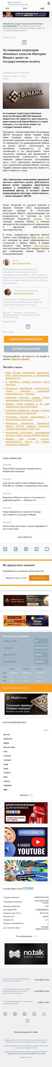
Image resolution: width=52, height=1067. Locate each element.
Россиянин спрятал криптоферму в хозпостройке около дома (27, 418)
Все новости (25, 537)
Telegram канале (20, 359)
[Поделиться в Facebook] (5, 42)
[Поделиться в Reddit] (37, 42)
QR (43, 1054)
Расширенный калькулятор (15, 688)
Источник (9, 332)
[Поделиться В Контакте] (30, 42)
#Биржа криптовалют (31, 315)
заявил (40, 237)
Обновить (24, 795)
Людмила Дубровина (23, 293)
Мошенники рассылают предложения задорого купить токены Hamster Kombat (27, 434)
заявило (38, 218)
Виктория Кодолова (21, 263)
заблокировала (41, 245)
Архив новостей (26, 1057)
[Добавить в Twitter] (11, 42)
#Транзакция (30, 313)
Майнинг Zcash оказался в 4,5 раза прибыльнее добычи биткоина (27, 405)
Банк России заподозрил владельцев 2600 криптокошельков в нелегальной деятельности (27, 375)
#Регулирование (10, 317)
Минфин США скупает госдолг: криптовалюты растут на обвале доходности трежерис (27, 442)
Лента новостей (12, 458)
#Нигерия (17, 313)
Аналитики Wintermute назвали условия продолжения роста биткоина (27, 412)
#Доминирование (11, 315)
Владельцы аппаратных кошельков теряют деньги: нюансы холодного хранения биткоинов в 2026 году (27, 426)
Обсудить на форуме (26, 348)
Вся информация (24, 936)
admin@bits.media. (29, 1048)
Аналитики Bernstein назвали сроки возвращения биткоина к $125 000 (27, 399)
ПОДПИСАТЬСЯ (39, 578)
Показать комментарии (26, 339)
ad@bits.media (43, 1002)
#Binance (7, 313)
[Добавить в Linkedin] (24, 42)
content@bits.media (41, 991)
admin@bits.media (42, 980)
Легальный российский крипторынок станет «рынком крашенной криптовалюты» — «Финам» (27, 391)
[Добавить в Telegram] (18, 42)
